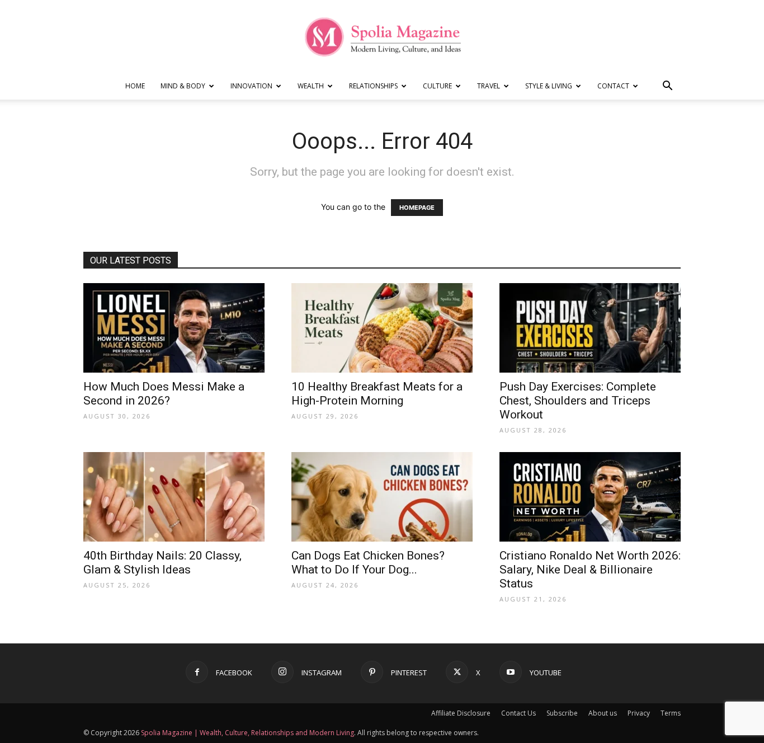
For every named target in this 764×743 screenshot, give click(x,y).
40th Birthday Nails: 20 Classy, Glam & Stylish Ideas (162, 562)
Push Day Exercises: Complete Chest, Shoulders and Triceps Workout (577, 400)
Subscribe (562, 713)
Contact (613, 86)
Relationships (373, 86)
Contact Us (518, 713)
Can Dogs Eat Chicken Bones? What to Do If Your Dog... (368, 562)
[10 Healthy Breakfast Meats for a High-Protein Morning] (382, 328)
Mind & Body (183, 86)
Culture (437, 86)
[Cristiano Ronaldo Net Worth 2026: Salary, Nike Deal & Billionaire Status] (590, 497)
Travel (488, 86)
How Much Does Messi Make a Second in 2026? (163, 393)
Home (135, 86)
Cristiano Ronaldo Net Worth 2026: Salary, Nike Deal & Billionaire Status (590, 569)
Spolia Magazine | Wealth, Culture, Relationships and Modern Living (247, 732)
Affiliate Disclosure (461, 713)
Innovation (251, 86)
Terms (671, 713)
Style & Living (548, 86)
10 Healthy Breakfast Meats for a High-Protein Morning (377, 393)
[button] (667, 87)
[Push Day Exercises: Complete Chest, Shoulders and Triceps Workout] (590, 328)
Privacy (639, 713)
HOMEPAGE (417, 207)
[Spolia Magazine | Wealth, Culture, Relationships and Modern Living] (382, 37)
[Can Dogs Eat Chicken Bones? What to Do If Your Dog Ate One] (382, 497)
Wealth (311, 86)
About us (602, 713)
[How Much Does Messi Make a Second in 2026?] (174, 328)
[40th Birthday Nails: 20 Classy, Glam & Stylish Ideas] (174, 497)
